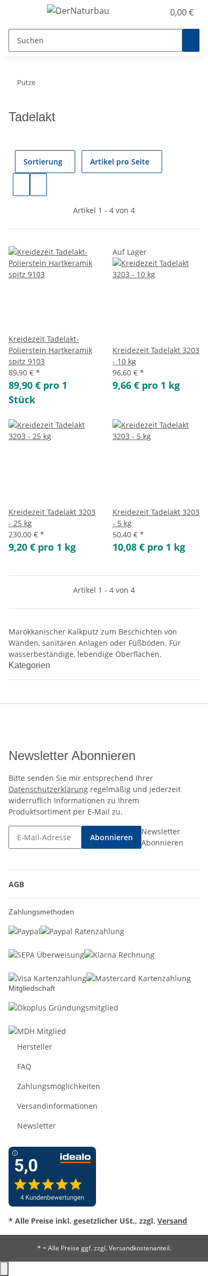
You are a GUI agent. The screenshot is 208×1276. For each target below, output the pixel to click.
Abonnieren (111, 837)
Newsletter (36, 1126)
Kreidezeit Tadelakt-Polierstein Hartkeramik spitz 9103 (50, 350)
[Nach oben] (4, 1269)
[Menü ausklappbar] (22, 12)
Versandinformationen (57, 1106)
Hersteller (34, 1047)
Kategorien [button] (30, 665)
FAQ (24, 1066)
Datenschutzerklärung (48, 789)
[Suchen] (190, 40)
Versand (172, 1221)
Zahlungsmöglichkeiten (58, 1086)
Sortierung (42, 161)
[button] (144, 12)
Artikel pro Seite (119, 161)
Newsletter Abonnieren (162, 837)
